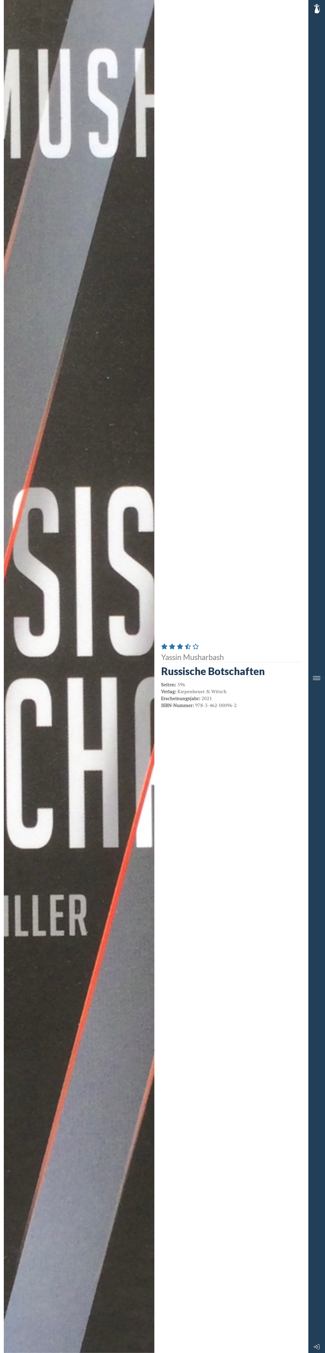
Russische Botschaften (213, 671)
